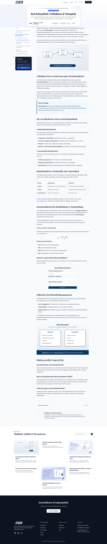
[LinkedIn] (15, 533)
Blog (76, 2)
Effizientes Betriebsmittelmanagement (21, 50)
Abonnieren (23, 67)
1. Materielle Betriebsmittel (22, 38)
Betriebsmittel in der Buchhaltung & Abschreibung (23, 46)
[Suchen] (92, 434)
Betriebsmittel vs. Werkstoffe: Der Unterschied (23, 43)
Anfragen (88, 2)
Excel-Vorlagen (43, 530)
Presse (41, 532)
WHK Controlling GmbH (50, 541)
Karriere (81, 2)
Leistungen (65, 2)
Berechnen (62, 287)
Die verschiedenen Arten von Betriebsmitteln (22, 35)
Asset (76, 298)
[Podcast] (21, 533)
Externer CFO (43, 525)
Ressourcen (42, 527)
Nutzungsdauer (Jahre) (55, 282)
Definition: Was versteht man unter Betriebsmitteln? (23, 31)
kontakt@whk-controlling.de (83, 527)
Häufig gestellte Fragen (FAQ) (22, 53)
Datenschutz (61, 527)
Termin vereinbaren (53, 511)
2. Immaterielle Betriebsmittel (23, 40)
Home (40, 8)
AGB (60, 530)
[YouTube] (18, 533)
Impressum (61, 525)
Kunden (71, 2)
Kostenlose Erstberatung (83, 525)
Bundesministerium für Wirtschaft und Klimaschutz (71, 317)
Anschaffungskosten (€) (55, 271)
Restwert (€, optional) (54, 276)
